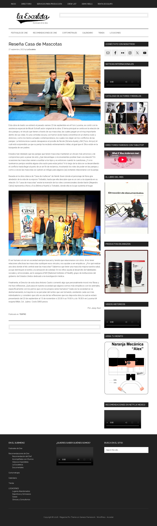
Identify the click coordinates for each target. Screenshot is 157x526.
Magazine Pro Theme (68, 517)
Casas (14, 497)
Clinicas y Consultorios (21, 500)
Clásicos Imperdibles (20, 462)
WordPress (101, 517)
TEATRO (22, 314)
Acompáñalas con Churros (22, 459)
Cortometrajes (14, 473)
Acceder (110, 517)
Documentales (18, 467)
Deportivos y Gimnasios (21, 494)
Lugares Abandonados (21, 491)
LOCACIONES (14, 488)
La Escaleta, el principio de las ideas (32, 18)
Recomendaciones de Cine (19, 454)
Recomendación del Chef (22, 456)
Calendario (13, 478)
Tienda (11, 483)
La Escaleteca (17, 465)
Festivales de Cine (15, 448)
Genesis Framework (87, 517)
